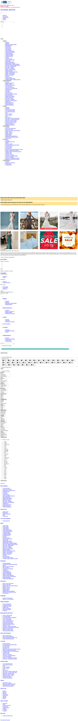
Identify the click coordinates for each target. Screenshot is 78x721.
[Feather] (3, 407)
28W (60, 362)
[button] (5, 41)
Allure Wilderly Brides (7, 530)
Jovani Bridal (5, 539)
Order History (5, 287)
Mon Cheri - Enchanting (7, 598)
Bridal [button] (1, 523)
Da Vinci (4, 536)
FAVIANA (5, 492)
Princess (4, 697)
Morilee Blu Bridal (6, 549)
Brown (5, 473)
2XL (33, 364)
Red (5, 466)
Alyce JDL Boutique (7, 603)
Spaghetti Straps (6, 707)
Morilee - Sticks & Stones (8, 628)
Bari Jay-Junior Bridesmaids (8, 566)
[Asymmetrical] (3, 412)
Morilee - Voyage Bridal (7, 553)
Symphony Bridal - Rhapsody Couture (10, 558)
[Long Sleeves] (4, 429)
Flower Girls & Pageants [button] (5, 633)
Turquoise (6, 449)
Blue (5, 452)
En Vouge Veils (6, 647)
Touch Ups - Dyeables (7, 654)
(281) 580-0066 (4, 9)
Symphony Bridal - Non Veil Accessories (11, 651)
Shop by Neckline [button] (4, 700)
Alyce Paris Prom (6, 488)
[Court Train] (3, 414)
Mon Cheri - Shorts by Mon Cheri (9, 626)
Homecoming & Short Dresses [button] (6, 612)
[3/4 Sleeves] (4, 428)
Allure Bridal (5, 525)
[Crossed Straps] (4, 390)
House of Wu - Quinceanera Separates (10, 585)
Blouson (4, 692)
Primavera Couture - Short (8, 629)
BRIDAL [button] (5, 298)
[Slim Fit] (3, 425)
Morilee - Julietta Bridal (7, 551)
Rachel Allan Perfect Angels (8, 638)
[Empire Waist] (3, 423)
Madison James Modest (7, 498)
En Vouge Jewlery (6, 645)
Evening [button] (4, 317)
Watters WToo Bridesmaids (8, 578)
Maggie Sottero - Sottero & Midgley (10, 543)
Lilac (5, 456)
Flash (4, 665)
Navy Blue (6, 454)
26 (73, 360)
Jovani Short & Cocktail (7, 621)
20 (59, 360)
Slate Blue (6, 451)
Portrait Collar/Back (7, 705)
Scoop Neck (5, 706)
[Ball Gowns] (4, 378)
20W (37, 362)
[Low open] (4, 392)
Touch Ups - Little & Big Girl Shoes (10, 658)
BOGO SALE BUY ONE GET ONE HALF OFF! (12, 197)
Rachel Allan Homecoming (8, 630)
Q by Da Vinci (6, 593)
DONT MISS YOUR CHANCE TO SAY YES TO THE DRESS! (16, 202)
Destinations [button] (3, 595)
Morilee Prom (5, 503)
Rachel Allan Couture (7, 676)
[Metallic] (2, 396)
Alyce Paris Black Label (7, 663)
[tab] (40, 298)
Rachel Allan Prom (6, 505)
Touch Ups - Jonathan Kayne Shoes (10, 657)
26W (54, 362)
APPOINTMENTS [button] (7, 335)
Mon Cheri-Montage (7, 609)
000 (5, 360)
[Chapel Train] (3, 413)
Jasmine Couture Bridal (7, 538)
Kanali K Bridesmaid (7, 573)
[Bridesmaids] (5, 374)
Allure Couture (6, 526)
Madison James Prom (7, 499)
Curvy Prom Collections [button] (5, 518)
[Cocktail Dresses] (5, 376)
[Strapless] (4, 436)
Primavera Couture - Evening (8, 674)
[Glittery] (2, 394)
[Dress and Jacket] (4, 380)
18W (31, 362)
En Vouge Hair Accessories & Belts (10, 644)
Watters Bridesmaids (7, 577)
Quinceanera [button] (3, 581)
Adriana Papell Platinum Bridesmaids (10, 564)
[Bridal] (5, 373)
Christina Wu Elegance (7, 605)
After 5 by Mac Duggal (7, 615)
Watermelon (6, 463)
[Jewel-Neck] (4, 419)
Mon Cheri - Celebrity (7, 546)
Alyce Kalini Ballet (6, 616)
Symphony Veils (6, 652)
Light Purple (6, 457)
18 (54, 360)
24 (68, 360)
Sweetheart (5, 709)
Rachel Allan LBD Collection (8, 684)
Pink (5, 460)
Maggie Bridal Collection (8, 542)
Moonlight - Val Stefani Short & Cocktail (11, 627)
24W (48, 362)
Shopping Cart (6, 17)
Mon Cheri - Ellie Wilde (7, 501)
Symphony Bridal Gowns (8, 557)
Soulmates (5, 610)
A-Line (4, 690)
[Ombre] (2, 398)
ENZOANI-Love (6, 537)
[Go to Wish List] (2, 12)
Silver (5, 477)
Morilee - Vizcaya (6, 587)
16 (49, 360)
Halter (4, 704)
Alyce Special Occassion (7, 664)
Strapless (4, 708)
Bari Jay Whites (6, 567)
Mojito (5, 443)
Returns (4, 277)
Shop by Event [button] (3, 509)
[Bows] (3, 402)
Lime (5, 446)
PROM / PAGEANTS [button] (7, 307)
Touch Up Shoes (6, 653)
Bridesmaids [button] (3, 560)
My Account (5, 16)
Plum (5, 465)
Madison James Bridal (7, 540)
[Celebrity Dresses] (4, 385)
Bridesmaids (5, 512)
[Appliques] (3, 400)
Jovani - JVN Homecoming (8, 620)
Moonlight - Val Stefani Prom (8, 502)
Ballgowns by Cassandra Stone (9, 490)
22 (64, 360)
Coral (5, 468)
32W (71, 362)
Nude (5, 471)
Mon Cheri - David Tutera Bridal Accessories (11, 648)
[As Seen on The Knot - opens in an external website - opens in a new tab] (5, 719)
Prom (4, 514)
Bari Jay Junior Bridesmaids (8, 636)
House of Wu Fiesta (7, 584)
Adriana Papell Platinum (7, 531)
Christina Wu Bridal (7, 534)
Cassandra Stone (6, 491)
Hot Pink (6, 461)
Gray (5, 475)
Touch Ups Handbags (7, 656)
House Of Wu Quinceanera (8, 583)
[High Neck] (4, 418)
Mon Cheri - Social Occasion (8, 673)
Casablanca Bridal (6, 532)
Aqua (5, 447)
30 (9, 362)
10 (35, 360)
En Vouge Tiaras (6, 646)
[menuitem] (40, 15)
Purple (5, 455)
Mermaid (4, 696)
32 (14, 362)
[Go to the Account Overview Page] (0, 13)
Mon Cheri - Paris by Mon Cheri (9, 683)
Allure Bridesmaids (6, 563)
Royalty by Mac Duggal (7, 677)
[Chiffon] (3, 406)
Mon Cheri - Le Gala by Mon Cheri (10, 672)
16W (25, 362)
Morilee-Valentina (6, 588)
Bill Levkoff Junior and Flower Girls (10, 637)
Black (5, 474)
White (5, 478)
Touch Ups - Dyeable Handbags (9, 655)
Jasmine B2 (5, 569)
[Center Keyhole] (4, 386)
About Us (5, 281)
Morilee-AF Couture (7, 554)
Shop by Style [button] (3, 688)
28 (4, 362)
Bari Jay (4, 565)
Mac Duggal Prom (6, 496)
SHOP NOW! (12, 9)
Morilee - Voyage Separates (8, 599)
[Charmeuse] (3, 405)
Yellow (5, 441)
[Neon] (2, 397)
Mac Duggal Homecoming (8, 622)
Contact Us (5, 276)
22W (42, 362)
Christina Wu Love (6, 535)
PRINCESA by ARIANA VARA (9, 592)
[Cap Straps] (4, 432)
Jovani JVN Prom (6, 494)
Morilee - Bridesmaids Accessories (9, 650)
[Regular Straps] (4, 433)
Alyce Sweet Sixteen (7, 618)
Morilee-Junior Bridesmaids (8, 575)
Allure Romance (6, 528)
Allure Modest (5, 527)
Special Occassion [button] (4, 661)
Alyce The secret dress (7, 489)
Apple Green (6, 444)
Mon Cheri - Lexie (6, 625)
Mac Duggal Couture (7, 682)
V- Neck (4, 710)
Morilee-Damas (6, 590)
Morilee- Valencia (6, 586)
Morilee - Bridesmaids (7, 574)
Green (5, 445)
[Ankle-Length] (3, 411)
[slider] (70, 349)
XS (10, 364)
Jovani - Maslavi (6, 668)
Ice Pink (5, 458)
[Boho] (4, 379)
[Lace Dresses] (4, 381)
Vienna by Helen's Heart (7, 715)
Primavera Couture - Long (8, 675)
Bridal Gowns (5, 511)
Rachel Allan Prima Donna (8, 686)
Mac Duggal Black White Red (9, 495)
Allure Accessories (6, 643)
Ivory (5, 469)
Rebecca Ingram (6, 556)
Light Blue (6, 450)
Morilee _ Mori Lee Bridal (8, 548)
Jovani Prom (5, 493)
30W (66, 362)
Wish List (5, 15)
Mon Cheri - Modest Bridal (8, 545)
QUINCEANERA (6, 323)
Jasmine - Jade (5, 607)
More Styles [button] (2, 713)
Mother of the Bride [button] (4, 601)
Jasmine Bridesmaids (7, 572)
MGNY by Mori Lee (7, 608)
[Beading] (3, 401)
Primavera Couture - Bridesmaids (9, 576)
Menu (2, 38)
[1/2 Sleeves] (4, 427)
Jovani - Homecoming (7, 619)
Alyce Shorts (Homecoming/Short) (9, 617)
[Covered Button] (4, 389)
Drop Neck (5, 703)
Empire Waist (5, 695)
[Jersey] (3, 408)
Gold (5, 472)
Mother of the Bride (7, 513)
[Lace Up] (4, 391)
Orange (5, 467)
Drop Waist (5, 694)
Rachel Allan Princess (7, 504)
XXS (5, 364)
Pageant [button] (2, 680)
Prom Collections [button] (4, 485)
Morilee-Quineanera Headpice (9, 591)
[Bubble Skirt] (4, 384)
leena (4, 669)
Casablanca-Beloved (7, 533)
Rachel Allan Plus (6, 520)
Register (4, 18)
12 (40, 360)
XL (28, 364)
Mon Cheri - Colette (7, 500)
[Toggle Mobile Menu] (0, 294)
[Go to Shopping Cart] (0, 12)
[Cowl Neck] (4, 416)
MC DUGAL (5, 670)
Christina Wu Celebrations (8, 568)
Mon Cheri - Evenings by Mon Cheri (10, 671)
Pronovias (5, 555)
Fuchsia (5, 462)
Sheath (4, 698)
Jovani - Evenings (6, 666)
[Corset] (4, 387)
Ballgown (5, 691)
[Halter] (4, 417)
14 (45, 360)
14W (19, 362)
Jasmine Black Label (7, 606)
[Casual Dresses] (5, 375)
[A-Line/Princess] (3, 422)
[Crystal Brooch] (3, 403)
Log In (4, 19)
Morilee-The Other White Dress (9, 550)
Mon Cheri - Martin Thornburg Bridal (10, 544)
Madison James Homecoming (8, 624)
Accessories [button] (5, 327)
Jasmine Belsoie (6, 570)
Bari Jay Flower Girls (7, 635)
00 (9, 360)
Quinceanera (5, 516)
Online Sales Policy (6, 282)
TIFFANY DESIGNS (7, 506)
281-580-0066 (3, 273)
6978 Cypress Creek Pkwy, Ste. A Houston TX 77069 (7, 6)
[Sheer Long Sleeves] (4, 430)
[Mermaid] (3, 424)
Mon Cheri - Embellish (7, 547)
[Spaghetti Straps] (4, 434)
